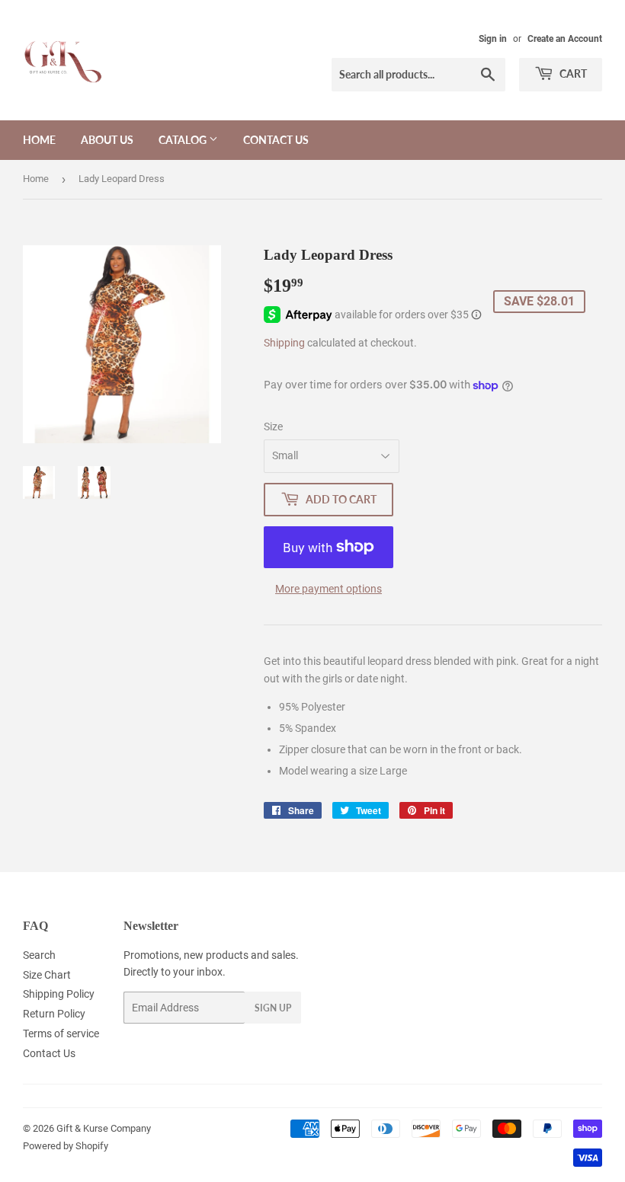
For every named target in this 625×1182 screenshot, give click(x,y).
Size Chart (47, 975)
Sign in (493, 39)
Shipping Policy (59, 994)
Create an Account (564, 39)
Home (39, 139)
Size (273, 426)
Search (39, 955)
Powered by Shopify (65, 1146)
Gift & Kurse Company (103, 1128)
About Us (107, 139)
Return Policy (54, 1014)
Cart (572, 73)
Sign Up (273, 1008)
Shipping (284, 343)
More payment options (328, 589)
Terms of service (61, 1033)
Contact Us (276, 139)
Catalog (184, 139)
